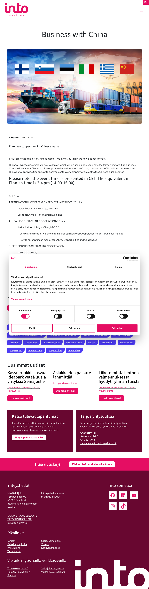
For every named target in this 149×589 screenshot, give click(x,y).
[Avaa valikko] (141, 11)
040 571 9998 (88, 439)
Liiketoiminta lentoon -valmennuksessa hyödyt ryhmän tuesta (120, 377)
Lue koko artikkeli (21, 398)
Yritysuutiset (74, 350)
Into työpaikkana (61, 383)
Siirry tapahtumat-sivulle (29, 437)
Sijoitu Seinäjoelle (51, 540)
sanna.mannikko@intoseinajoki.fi (98, 443)
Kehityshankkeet (50, 547)
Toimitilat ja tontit (74, 342)
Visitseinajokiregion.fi (53, 571)
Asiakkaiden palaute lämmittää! (72, 375)
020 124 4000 (52, 496)
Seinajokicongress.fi (52, 568)
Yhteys (45, 544)
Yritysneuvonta (35, 350)
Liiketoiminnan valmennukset (113, 387)
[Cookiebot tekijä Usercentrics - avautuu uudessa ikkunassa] (125, 258)
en (146, 2)
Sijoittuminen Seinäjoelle (19, 387)
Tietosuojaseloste (19, 519)
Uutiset (91, 342)
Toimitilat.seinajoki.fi (18, 571)
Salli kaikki (117, 328)
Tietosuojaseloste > (21, 299)
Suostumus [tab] (31, 267)
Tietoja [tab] (118, 267)
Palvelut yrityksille (17, 544)
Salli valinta (74, 328)
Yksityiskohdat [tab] (74, 267)
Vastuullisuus (107, 342)
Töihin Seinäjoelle (51, 342)
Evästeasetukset (17, 522)
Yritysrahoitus (55, 350)
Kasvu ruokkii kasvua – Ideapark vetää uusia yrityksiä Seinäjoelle (28, 377)
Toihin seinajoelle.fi (17, 568)
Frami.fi (11, 575)
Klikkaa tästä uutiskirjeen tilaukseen (92, 464)
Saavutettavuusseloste (22, 515)
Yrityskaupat (16, 350)
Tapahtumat (31, 342)
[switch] (58, 316)
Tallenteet (14, 342)
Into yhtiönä (13, 547)
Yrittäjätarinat (126, 342)
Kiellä (32, 328)
